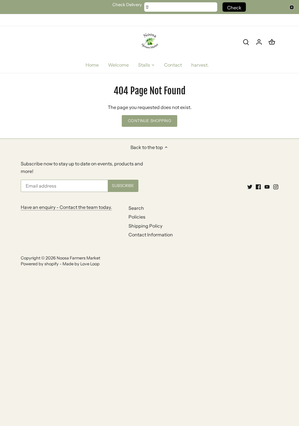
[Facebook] (258, 186)
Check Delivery (127, 4)
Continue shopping (149, 120)
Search (136, 208)
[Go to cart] (271, 42)
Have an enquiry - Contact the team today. (66, 207)
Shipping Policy (145, 226)
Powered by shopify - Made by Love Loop (60, 263)
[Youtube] (267, 186)
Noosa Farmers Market (78, 258)
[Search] (246, 42)
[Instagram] (275, 186)
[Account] (259, 42)
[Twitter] (249, 186)
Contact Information (150, 235)
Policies (136, 217)
